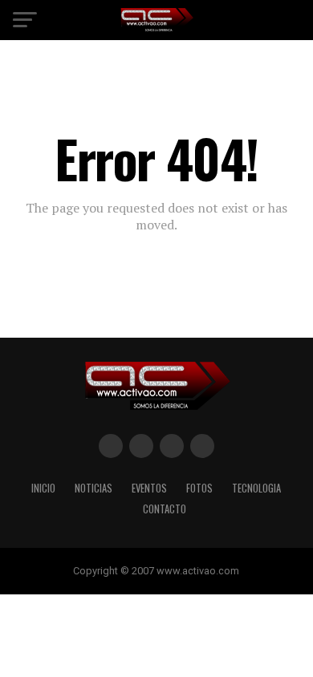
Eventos (149, 488)
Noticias (93, 488)
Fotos (199, 488)
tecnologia (256, 488)
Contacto (164, 509)
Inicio (43, 488)
